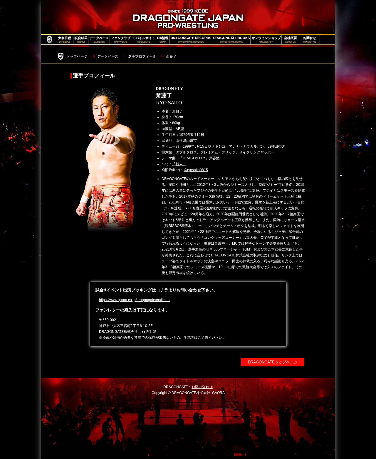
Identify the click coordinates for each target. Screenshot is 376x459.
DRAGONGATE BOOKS (231, 39)
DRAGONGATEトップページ (273, 362)
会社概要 (290, 39)
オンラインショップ (266, 39)
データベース (99, 39)
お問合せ (309, 39)
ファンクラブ (120, 39)
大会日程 (64, 39)
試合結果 (81, 39)
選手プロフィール (142, 56)
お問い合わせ (202, 387)
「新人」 (179, 164)
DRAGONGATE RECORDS (191, 39)
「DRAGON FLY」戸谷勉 (199, 158)
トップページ (77, 56)
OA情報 (163, 39)
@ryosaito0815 (196, 170)
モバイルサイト (143, 39)
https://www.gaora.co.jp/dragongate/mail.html (134, 300)
